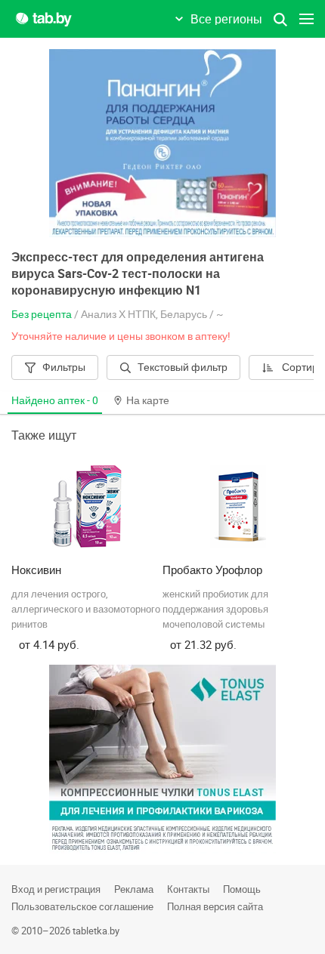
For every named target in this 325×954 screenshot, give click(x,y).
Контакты (188, 889)
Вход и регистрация (56, 889)
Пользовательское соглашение (82, 906)
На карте (147, 400)
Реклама (133, 889)
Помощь (242, 889)
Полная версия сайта (215, 906)
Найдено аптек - (54, 400)
